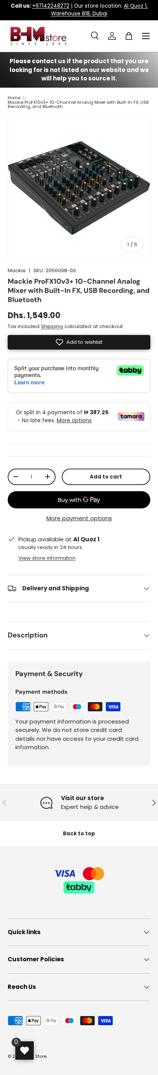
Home (14, 98)
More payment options (79, 518)
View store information (47, 558)
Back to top (79, 833)
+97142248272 (50, 6)
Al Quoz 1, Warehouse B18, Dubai (99, 9)
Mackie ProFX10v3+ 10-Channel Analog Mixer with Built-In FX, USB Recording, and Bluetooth (78, 104)
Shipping (52, 326)
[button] (128, 36)
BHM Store (35, 1056)
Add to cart (106, 476)
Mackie (17, 270)
